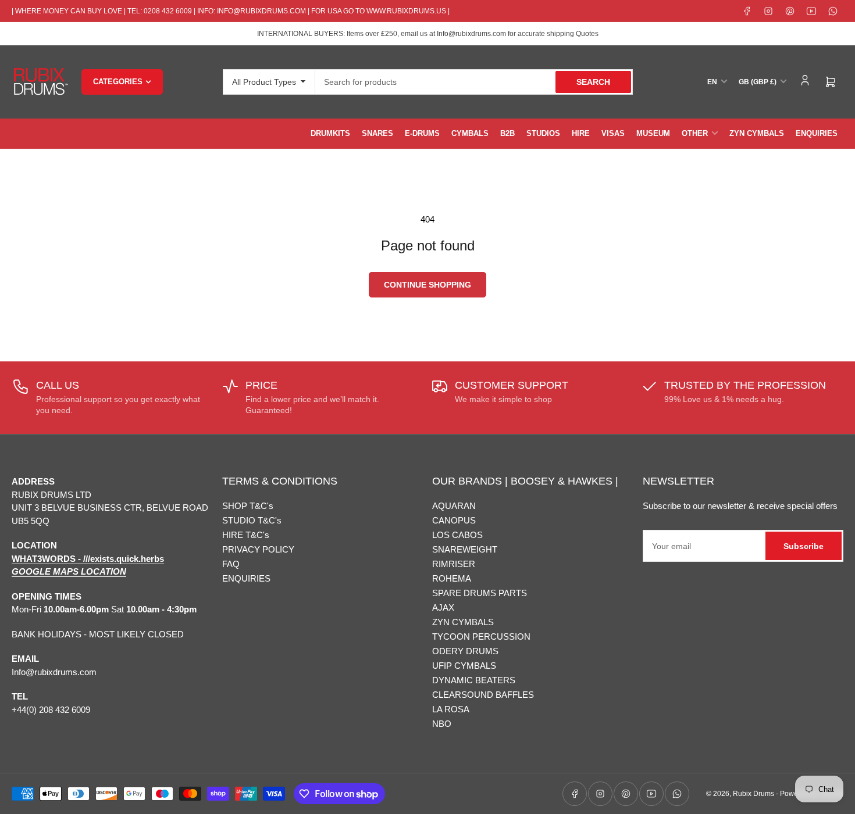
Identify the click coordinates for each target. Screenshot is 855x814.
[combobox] (474, 82)
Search (593, 82)
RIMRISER (453, 564)
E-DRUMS (422, 133)
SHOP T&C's (247, 506)
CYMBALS (470, 133)
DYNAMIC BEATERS (473, 680)
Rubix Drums (753, 794)
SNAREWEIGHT (464, 549)
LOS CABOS (457, 535)
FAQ (231, 564)
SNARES (377, 133)
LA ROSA (450, 709)
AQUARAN (454, 506)
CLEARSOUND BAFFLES (483, 695)
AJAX (443, 607)
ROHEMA (451, 578)
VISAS (613, 133)
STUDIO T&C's (252, 520)
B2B (507, 133)
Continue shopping (427, 284)
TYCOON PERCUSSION (481, 636)
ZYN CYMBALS (756, 133)
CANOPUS (454, 520)
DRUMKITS (330, 133)
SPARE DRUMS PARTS (479, 593)
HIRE (581, 133)
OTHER (695, 133)
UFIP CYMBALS (464, 665)
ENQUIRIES (817, 133)
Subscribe (803, 546)
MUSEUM (653, 133)
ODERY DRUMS (465, 651)
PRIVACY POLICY (258, 549)
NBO (441, 724)
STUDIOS (543, 133)
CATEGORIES (117, 81)
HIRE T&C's (245, 535)
